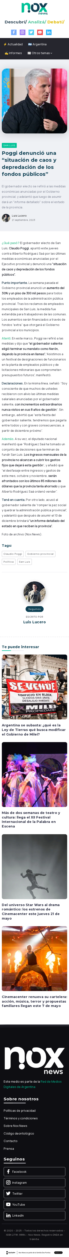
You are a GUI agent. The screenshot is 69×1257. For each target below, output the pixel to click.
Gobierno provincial (40, 553)
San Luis (24, 561)
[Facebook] (14, 32)
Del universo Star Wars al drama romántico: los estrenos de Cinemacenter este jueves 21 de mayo (31, 911)
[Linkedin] (49, 32)
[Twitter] (31, 32)
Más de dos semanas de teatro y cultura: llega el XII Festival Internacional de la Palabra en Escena (31, 819)
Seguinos (34, 609)
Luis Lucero (19, 215)
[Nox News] (34, 8)
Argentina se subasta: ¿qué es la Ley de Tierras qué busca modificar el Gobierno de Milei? (34, 729)
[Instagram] (22, 32)
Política (8, 561)
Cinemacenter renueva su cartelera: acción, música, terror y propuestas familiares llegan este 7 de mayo (34, 1001)
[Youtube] (40, 32)
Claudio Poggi (12, 553)
